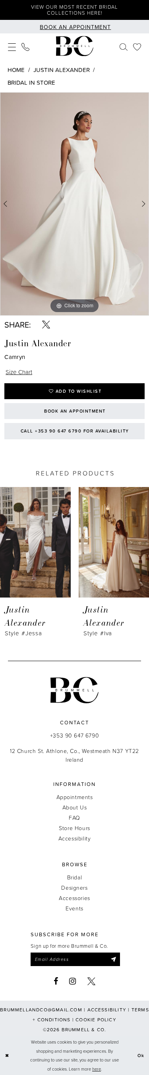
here (96, 1069)
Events (74, 908)
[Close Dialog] (7, 1055)
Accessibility (74, 838)
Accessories (74, 898)
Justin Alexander (61, 70)
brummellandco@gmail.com (41, 1009)
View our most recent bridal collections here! (74, 9)
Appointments (74, 797)
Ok (141, 1055)
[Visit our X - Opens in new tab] (91, 981)
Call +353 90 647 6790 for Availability (75, 431)
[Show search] (123, 46)
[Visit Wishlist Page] (137, 46)
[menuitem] (12, 46)
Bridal (74, 877)
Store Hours (74, 828)
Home (16, 70)
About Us (74, 807)
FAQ (74, 817)
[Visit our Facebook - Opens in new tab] (56, 981)
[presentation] (35, 542)
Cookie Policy (95, 1019)
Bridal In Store (31, 82)
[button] (12, 46)
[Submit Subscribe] (113, 959)
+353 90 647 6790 (74, 735)
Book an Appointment (75, 411)
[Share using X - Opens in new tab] (46, 324)
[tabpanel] (74, 204)
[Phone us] (25, 46)
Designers (74, 887)
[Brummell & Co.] (74, 46)
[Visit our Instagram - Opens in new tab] (72, 981)
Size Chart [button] (19, 372)
